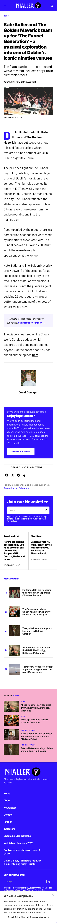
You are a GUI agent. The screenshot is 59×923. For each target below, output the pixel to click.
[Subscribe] (46, 510)
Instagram (9, 828)
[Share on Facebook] (7, 475)
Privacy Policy (37, 519)
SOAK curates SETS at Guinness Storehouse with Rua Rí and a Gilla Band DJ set (36, 736)
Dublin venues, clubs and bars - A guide (22, 852)
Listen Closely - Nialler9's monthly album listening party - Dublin (22, 862)
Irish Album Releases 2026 (18, 843)
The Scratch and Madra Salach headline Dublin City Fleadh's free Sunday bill (36, 612)
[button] (5, 5)
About (7, 800)
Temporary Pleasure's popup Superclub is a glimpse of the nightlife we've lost (37, 669)
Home (7, 793)
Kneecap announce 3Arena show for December (34, 721)
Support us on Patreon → (31, 322)
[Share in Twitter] (13, 475)
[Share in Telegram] (19, 475)
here (35, 355)
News (6, 16)
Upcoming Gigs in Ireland (17, 835)
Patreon (8, 821)
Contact (8, 814)
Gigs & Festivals (28, 730)
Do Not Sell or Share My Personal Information (28, 917)
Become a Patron (20, 451)
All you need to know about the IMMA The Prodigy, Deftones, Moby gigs (36, 650)
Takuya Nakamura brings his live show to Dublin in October (37, 631)
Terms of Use (12, 521)
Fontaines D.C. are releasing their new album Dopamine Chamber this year (36, 593)
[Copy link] (25, 475)
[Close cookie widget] (53, 895)
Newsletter (10, 807)
